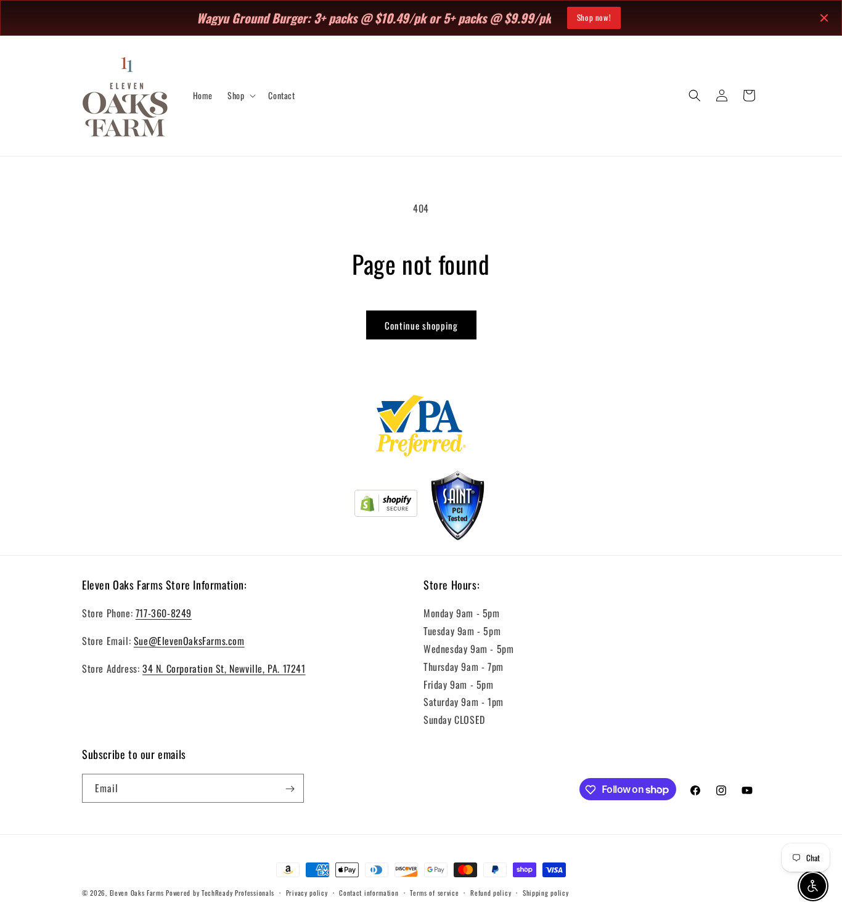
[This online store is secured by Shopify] (385, 506)
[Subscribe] (289, 788)
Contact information (368, 892)
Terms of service (434, 892)
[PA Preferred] (421, 428)
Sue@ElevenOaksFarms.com (189, 640)
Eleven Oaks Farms (137, 893)
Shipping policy (546, 892)
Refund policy (490, 892)
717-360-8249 (164, 613)
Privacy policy (307, 892)
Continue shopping (421, 325)
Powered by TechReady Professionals (220, 893)
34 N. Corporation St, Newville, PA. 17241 (224, 668)
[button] (240, 95)
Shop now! (594, 17)
